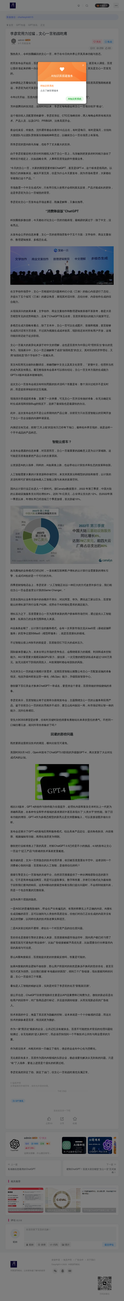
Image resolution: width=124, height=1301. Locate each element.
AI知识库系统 (74, 98)
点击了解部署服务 (49, 90)
